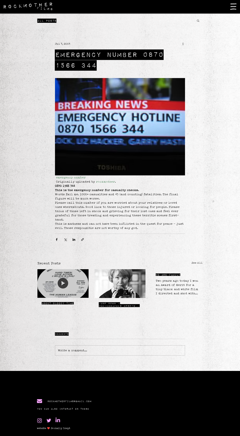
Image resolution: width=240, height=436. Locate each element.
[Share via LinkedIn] (74, 239)
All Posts (46, 20)
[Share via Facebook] (56, 239)
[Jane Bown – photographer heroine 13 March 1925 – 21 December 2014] (120, 283)
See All (197, 262)
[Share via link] (82, 239)
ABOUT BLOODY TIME (58, 303)
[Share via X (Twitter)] (65, 239)
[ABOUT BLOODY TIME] (63, 283)
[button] (233, 7)
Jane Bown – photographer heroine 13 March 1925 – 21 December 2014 (118, 304)
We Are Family (168, 274)
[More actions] (183, 44)
